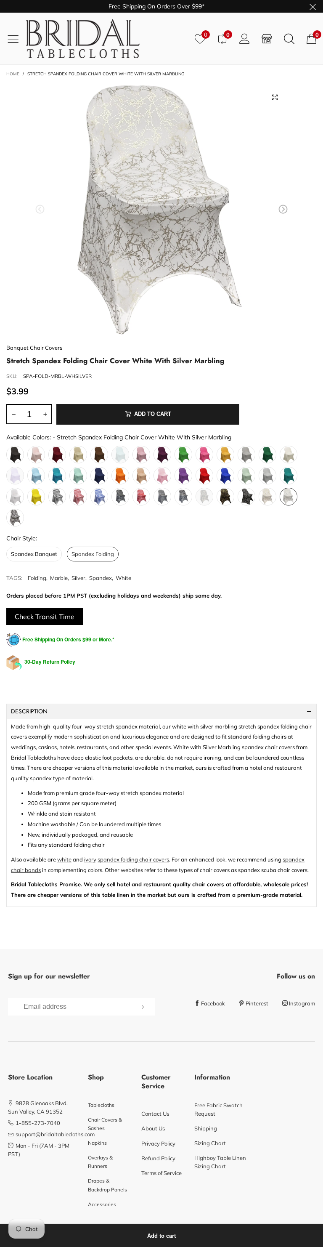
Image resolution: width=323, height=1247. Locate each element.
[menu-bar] (16, 38)
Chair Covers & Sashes (105, 1124)
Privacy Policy (158, 1143)
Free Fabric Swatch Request (218, 1109)
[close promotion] (312, 6)
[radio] (15, 454)
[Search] (289, 38)
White (123, 577)
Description (29, 711)
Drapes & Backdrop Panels (107, 1185)
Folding (37, 577)
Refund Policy (158, 1158)
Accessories (102, 1204)
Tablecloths (101, 1105)
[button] (40, 209)
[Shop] (267, 38)
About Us (153, 1128)
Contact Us (155, 1113)
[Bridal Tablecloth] (107, 38)
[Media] (275, 97)
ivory (90, 859)
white (64, 859)
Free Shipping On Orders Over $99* (156, 6)
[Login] (244, 38)
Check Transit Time (44, 616)
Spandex (100, 577)
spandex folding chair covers (133, 859)
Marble (59, 577)
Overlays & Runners (100, 1161)
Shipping (205, 1128)
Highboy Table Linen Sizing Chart (220, 1162)
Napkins (97, 1143)
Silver (78, 577)
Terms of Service (161, 1173)
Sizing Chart (210, 1143)
